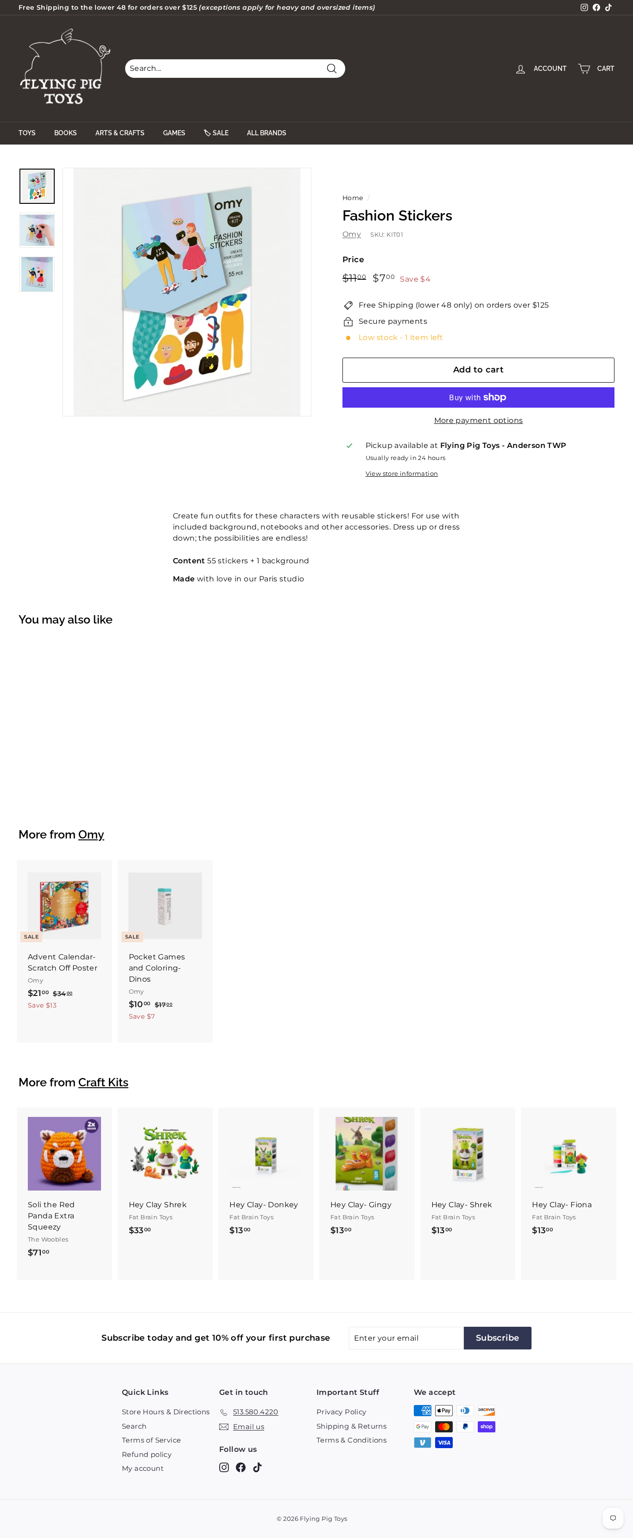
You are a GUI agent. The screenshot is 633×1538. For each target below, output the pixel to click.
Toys (27, 133)
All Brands (266, 133)
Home (352, 198)
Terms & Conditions (351, 1440)
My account (143, 1468)
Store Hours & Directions (166, 1411)
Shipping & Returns (351, 1426)
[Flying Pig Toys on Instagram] (224, 1467)
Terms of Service (151, 1440)
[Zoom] (187, 292)
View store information (402, 473)
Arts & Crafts (120, 133)
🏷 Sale (216, 133)
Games (174, 133)
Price (353, 259)
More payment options (478, 420)
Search (134, 1426)
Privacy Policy (341, 1411)
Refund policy (146, 1454)
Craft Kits (103, 1082)
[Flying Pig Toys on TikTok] (257, 1467)
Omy (351, 234)
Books (65, 133)
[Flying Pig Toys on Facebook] (241, 1467)
